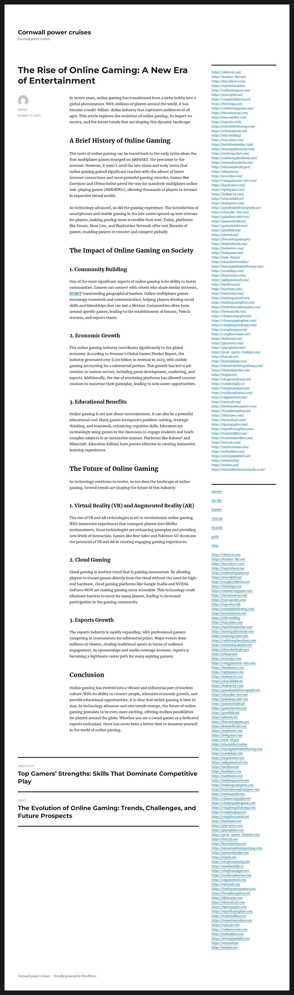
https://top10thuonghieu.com (232, 911)
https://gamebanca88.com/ (230, 217)
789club (217, 519)
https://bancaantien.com (229, 600)
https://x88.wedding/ (226, 135)
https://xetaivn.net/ (225, 465)
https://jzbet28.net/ (225, 235)
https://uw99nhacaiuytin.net (232, 645)
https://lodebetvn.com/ (228, 248)
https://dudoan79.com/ (228, 194)
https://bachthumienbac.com (232, 627)
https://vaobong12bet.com (230, 636)
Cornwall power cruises (54, 32)
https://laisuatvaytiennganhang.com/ (237, 366)
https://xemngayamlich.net (231, 938)
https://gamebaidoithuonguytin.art (236, 690)
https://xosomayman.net (229, 613)
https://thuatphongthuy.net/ (231, 411)
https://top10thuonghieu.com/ (233, 429)
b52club (217, 528)
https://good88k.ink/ (226, 230)
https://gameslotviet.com (229, 708)
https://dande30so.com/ (228, 185)
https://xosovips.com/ (227, 176)
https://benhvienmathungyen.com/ (236, 307)
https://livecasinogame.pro (230, 722)
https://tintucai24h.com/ (229, 420)
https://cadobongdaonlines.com (234, 640)
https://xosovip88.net (227, 577)
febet (215, 546)
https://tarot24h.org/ (226, 402)
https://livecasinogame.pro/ (231, 239)
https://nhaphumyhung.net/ (231, 379)
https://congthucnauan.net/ (231, 334)
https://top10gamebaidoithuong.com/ (238, 266)
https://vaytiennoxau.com (230, 929)
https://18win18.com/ (226, 72)
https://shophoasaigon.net (230, 871)
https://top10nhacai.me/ (228, 86)
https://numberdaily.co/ (228, 384)
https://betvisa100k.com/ (229, 311)
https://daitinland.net (226, 821)
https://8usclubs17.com (228, 564)
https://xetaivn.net (225, 947)
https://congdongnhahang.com (233, 807)
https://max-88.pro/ (226, 257)
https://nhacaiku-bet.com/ (230, 212)
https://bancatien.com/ (228, 140)
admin (22, 109)
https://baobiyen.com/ (227, 289)
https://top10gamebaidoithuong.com (237, 749)
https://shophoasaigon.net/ (231, 388)
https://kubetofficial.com (229, 726)
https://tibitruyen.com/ (228, 415)
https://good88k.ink (226, 713)
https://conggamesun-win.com (233, 663)
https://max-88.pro (225, 740)
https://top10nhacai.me (228, 568)
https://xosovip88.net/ (227, 95)
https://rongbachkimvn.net (231, 582)
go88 (215, 537)
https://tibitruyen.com (227, 898)
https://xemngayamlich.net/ (231, 456)
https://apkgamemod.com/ (230, 280)
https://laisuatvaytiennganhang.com (237, 848)
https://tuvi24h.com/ (226, 442)
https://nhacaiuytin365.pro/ (231, 167)
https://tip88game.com (228, 672)
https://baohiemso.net (227, 776)
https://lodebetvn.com (227, 731)
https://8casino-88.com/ (229, 77)
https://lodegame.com (227, 735)
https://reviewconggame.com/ (233, 108)
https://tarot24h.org (226, 884)
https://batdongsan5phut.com (233, 785)
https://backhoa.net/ (226, 284)
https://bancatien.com (227, 622)
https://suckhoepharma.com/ (232, 393)
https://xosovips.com (226, 658)
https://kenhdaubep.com (229, 844)
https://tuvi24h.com (226, 925)
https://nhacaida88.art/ (228, 199)
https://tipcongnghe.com (229, 907)
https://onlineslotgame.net (230, 573)
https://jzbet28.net (225, 717)
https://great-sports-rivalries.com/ (236, 352)
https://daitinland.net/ (227, 339)
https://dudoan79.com (227, 677)
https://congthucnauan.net (230, 816)
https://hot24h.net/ (225, 357)
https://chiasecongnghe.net (231, 798)
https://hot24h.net (225, 839)
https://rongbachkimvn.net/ (231, 99)
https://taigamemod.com (229, 880)
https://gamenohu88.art (228, 704)
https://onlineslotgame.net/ (231, 90)
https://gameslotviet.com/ (230, 226)
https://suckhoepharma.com (231, 875)
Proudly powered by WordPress (75, 976)
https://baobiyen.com (226, 771)
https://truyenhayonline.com (232, 920)
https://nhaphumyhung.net (231, 862)
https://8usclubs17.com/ (229, 81)
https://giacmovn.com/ (228, 343)
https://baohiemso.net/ (228, 293)
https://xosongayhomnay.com (233, 631)
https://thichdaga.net (226, 586)
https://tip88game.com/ (228, 190)
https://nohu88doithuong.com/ (233, 126)
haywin (217, 509)
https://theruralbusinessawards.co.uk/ (238, 469)
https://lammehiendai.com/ (231, 370)
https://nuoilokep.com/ (228, 271)
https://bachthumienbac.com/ (233, 144)
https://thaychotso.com (228, 758)
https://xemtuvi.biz (225, 943)
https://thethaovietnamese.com (233, 889)
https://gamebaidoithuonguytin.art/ (236, 208)
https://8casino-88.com (228, 559)
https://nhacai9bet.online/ (230, 262)
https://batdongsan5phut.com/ (233, 302)
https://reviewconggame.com (232, 591)
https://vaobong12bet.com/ (230, 153)
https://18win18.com (226, 555)
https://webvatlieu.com (228, 934)
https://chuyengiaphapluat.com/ (234, 320)
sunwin (217, 491)
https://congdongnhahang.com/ (234, 325)
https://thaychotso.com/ (229, 275)
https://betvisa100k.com (228, 794)
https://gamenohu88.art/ (229, 221)
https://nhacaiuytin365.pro (230, 649)
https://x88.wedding (226, 618)
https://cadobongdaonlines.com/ (234, 158)
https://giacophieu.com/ (228, 348)
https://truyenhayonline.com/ (232, 438)
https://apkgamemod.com (230, 762)
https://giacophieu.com (228, 830)
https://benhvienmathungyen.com (236, 789)
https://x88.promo (224, 654)
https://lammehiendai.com (230, 853)
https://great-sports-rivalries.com (236, 835)
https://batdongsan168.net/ (231, 298)
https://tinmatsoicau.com (229, 595)
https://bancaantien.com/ (229, 117)
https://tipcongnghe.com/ (230, 424)
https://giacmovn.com (227, 826)
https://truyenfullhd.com (229, 916)
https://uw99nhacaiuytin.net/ (232, 162)
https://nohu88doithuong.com (233, 609)
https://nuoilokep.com (227, 753)
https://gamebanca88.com (230, 699)
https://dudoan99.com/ (228, 203)
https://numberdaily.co (228, 866)
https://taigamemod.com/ (230, 397)
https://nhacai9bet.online (229, 744)
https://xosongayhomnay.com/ (233, 149)
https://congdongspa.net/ (230, 330)
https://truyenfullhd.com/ (230, 433)
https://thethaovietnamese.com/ (234, 406)
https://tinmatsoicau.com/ (230, 113)
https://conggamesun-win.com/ (234, 181)
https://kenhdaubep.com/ (229, 361)
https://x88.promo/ (225, 172)
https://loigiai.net (224, 857)
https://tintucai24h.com (228, 902)
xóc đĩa (216, 500)
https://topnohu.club (226, 604)
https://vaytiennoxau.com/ (230, 447)
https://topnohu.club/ (227, 122)
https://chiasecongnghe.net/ (232, 316)
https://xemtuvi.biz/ (226, 460)
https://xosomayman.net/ (230, 131)
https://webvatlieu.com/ (228, 451)
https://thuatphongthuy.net (231, 893)
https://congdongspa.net (229, 812)
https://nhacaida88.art (227, 681)
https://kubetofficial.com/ (230, 244)
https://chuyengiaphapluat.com (233, 803)
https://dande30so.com (228, 667)
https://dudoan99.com (227, 686)
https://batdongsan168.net (230, 780)
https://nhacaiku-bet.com (230, 695)
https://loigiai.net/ (224, 375)
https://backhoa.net (225, 767)
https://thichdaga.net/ (227, 104)
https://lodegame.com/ (228, 253)
